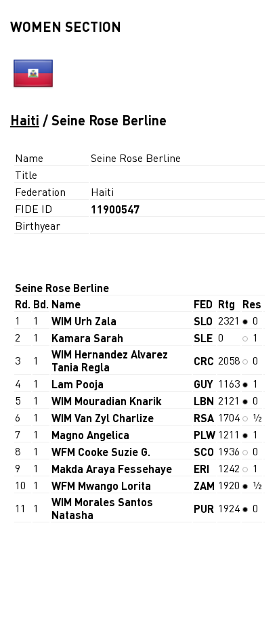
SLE (203, 337)
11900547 (115, 209)
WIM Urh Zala (83, 320)
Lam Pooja (77, 383)
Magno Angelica (90, 434)
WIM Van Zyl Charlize (102, 417)
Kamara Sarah (87, 337)
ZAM (204, 485)
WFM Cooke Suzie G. (100, 451)
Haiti (24, 120)
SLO (203, 320)
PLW (204, 434)
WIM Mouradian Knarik (106, 400)
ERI (201, 468)
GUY (203, 383)
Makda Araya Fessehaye (111, 468)
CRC (204, 360)
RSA (204, 417)
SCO (204, 451)
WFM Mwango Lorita (101, 485)
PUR (204, 508)
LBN (204, 400)
